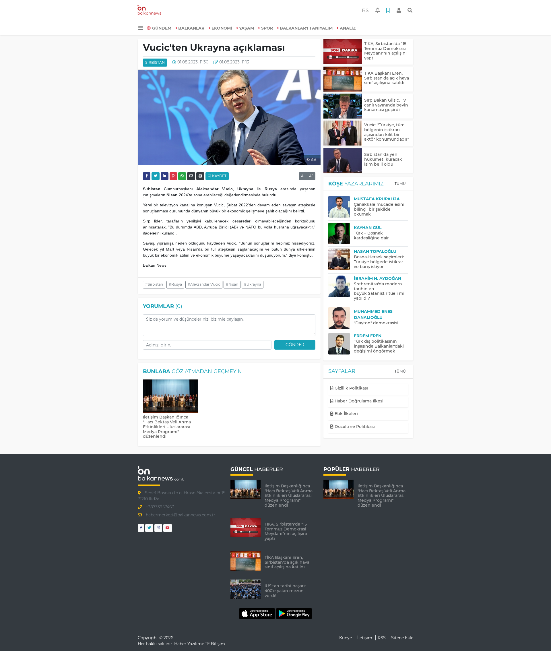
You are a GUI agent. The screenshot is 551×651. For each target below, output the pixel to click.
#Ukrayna (252, 284)
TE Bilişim (215, 643)
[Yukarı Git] (535, 636)
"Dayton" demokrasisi (376, 323)
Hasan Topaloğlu (375, 251)
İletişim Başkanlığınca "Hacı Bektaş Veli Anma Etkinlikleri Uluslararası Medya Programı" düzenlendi (167, 426)
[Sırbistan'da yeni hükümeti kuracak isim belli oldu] (342, 160)
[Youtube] (167, 528)
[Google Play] (294, 613)
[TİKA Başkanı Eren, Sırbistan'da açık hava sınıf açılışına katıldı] (342, 79)
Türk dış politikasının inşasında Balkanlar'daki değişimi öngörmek (379, 346)
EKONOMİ (222, 28)
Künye (345, 637)
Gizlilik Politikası (350, 388)
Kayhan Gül (367, 227)
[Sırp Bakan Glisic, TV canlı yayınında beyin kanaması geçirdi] (342, 106)
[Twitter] (149, 528)
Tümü (400, 183)
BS (365, 10)
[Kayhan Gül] (341, 233)
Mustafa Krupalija (377, 199)
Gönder (295, 344)
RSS (382, 637)
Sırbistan (155, 62)
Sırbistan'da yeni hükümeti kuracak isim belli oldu (383, 159)
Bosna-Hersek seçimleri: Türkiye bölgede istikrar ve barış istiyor (379, 261)
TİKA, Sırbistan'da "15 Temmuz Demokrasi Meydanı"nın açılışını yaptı (385, 51)
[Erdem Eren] (341, 343)
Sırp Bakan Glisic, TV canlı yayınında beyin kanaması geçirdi (386, 105)
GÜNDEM (161, 28)
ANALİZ (348, 28)
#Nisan (232, 284)
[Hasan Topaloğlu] (341, 259)
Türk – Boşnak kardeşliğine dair (371, 235)
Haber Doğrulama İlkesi (358, 401)
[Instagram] (158, 528)
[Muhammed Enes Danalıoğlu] (341, 318)
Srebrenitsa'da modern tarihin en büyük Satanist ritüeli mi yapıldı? (379, 291)
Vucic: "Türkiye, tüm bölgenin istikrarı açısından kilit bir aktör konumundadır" (386, 132)
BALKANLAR (191, 28)
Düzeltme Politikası (354, 426)
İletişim (364, 637)
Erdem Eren (367, 335)
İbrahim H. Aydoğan (377, 278)
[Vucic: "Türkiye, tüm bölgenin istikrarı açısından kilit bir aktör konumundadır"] (342, 133)
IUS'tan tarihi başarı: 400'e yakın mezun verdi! (285, 590)
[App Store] (257, 613)
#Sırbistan (154, 284)
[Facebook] (141, 528)
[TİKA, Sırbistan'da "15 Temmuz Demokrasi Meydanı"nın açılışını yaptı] (342, 51)
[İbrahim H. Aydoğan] (341, 286)
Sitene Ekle (402, 637)
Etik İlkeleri (345, 413)
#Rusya (175, 284)
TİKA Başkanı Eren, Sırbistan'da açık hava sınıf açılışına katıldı (386, 78)
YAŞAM (246, 28)
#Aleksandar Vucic (204, 284)
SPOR (267, 28)
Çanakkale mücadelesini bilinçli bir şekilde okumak (379, 209)
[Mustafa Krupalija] (341, 207)
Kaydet (218, 176)
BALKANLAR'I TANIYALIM (306, 28)
